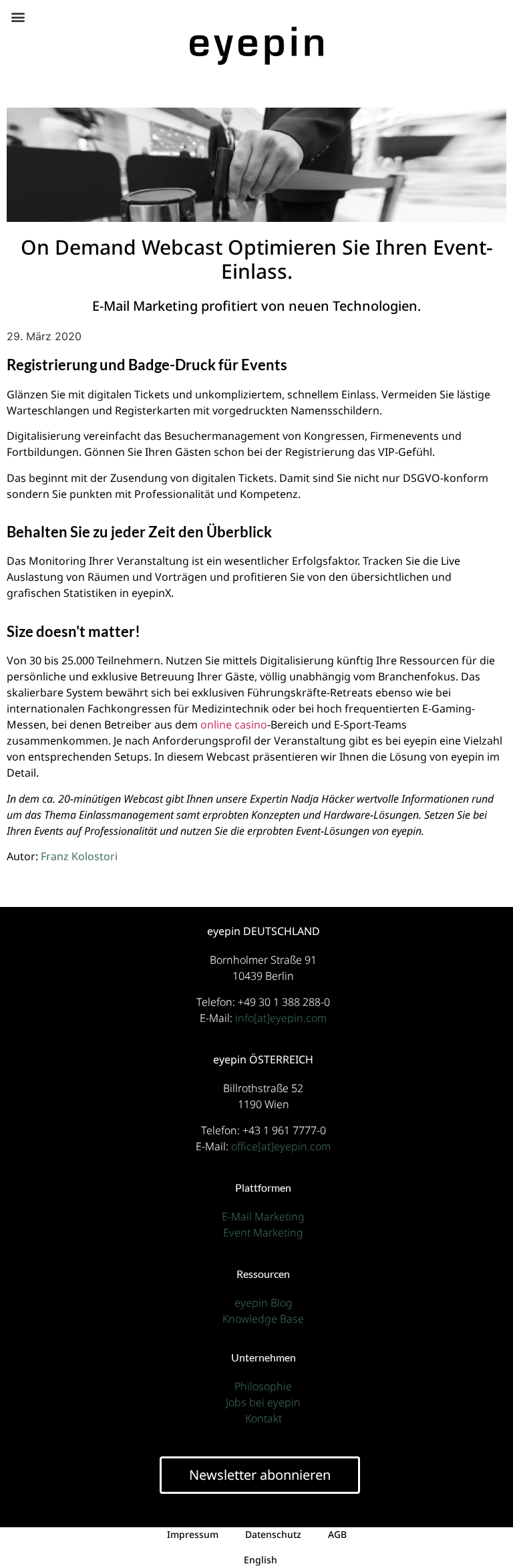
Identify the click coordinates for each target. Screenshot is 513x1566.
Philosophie (263, 1386)
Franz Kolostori (79, 856)
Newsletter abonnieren (260, 1475)
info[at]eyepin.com (281, 1018)
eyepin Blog (263, 1302)
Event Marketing (263, 1232)
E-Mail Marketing (263, 1216)
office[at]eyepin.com (281, 1146)
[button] (18, 16)
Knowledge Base (263, 1318)
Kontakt (263, 1418)
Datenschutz (273, 1534)
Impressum (192, 1534)
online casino (233, 724)
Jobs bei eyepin (263, 1402)
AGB (337, 1534)
